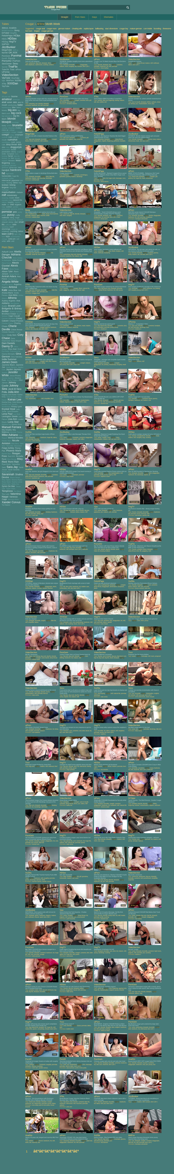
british (9, 125)
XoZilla (18, 80)
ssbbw (102, 102)
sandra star (145, 515)
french (116, 400)
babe (20, 105)
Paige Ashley (8, 448)
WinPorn (10, 80)
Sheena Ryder (17, 480)
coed (108, 437)
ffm (141, 551)
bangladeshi (141, 436)
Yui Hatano (6, 505)
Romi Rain (13, 461)
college (12, 130)
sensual (20, 220)
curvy (18, 142)
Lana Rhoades (12, 411)
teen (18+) (7, 233)
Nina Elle (9, 446)
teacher (43, 215)
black (4, 119)
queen (35, 1029)
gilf (90, 100)
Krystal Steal (8, 409)
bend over (135, 176)
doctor (150, 139)
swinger (135, 841)
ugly (83, 290)
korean (73, 512)
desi (67, 586)
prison (36, 842)
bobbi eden (70, 1029)
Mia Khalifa (7, 430)
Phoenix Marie (13, 450)
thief (118, 217)
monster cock (7, 200)
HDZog (5, 42)
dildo (3, 147)
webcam (12, 239)
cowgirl (5, 134)
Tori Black (17, 491)
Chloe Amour (16, 329)
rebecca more (105, 1030)
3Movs (5, 28)
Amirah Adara (9, 276)
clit (135, 917)
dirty (7, 147)
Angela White (10, 281)
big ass (12, 110)
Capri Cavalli (14, 316)
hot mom (28, 31)
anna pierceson (140, 697)
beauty (4, 110)
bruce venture (139, 588)
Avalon (4, 306)
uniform (51, 65)
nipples (17, 202)
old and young (110, 402)
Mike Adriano (10, 434)
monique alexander (141, 219)
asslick (100, 100)
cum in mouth (84, 802)
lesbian (5, 185)
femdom (11, 161)
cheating (11, 128)
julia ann (147, 588)
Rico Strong (11, 459)
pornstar (7, 211)
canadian (141, 768)
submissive (38, 65)
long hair (13, 187)
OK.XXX (13, 52)
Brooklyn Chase (9, 314)
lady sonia (35, 695)
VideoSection (10, 74)
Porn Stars (80, 17)
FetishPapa (7, 35)
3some (14, 96)
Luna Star (13, 421)
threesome (167, 28)
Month (48, 23)
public (4, 215)
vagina (110, 475)
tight (16, 234)
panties (15, 207)
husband (5, 178)
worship (36, 439)
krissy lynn (104, 219)
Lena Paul (7, 414)
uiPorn (18, 69)
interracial (6, 180)
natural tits (17, 200)
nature (4, 202)
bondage (15, 122)
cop (110, 215)
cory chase (70, 476)
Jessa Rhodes (15, 376)
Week (56, 23)
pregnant (158, 656)
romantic (28, 1066)
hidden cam (85, 586)
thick (45, 807)
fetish (18, 160)
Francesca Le (15, 351)
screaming (12, 220)
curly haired (45, 658)
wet (17, 239)
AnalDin (12, 28)
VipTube (6, 78)
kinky (4, 183)
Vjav (3, 81)
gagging (145, 551)
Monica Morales (15, 438)
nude (4, 204)
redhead (5, 217)
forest (31, 141)
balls (40, 990)
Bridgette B (7, 308)
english (19, 152)
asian (9, 102)
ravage (42, 954)
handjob (5, 170)
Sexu (15, 63)
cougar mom (51, 28)
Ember (20, 349)
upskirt (109, 622)
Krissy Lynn (16, 406)
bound (43, 692)
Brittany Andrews (16, 311)
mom (17, 198)
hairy (20, 167)
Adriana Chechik (11, 256)
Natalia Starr (6, 441)
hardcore (15, 170)
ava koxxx (138, 515)
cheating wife (77, 28)
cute (3, 145)
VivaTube (15, 78)
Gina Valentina (16, 357)
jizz (21, 180)
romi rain (35, 515)
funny (13, 163)
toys (8, 236)
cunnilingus (6, 142)
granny (68, 176)
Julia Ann (13, 392)
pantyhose (63, 327)
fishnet (35, 476)
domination (6, 150)
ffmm (80, 288)
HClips (16, 35)
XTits (4, 84)
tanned (79, 290)
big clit (96, 658)
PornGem (6, 56)
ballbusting (99, 28)
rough (17, 218)
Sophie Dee (6, 484)
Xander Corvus (11, 502)
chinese (62, 512)
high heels (9, 174)
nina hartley (104, 68)
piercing (14, 209)
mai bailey (138, 919)
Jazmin (4, 372)
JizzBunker (9, 47)
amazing (32, 103)
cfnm (49, 63)
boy (110, 65)
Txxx (12, 69)
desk (43, 214)
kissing (9, 183)
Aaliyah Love (7, 252)
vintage (4, 239)
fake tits (17, 156)
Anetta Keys (12, 279)
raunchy (34, 1142)
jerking (157, 288)
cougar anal (40, 28)
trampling (107, 253)
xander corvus (46, 881)
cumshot (12, 139)
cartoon (153, 102)
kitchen (79, 325)
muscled (79, 1103)
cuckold (4, 137)
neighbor (121, 731)
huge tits (15, 176)
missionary (12, 195)
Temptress (7, 491)
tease (75, 624)
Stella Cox (15, 484)
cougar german (47, 31)
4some (65, 288)
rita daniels (104, 769)
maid (143, 178)
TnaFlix (13, 66)
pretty (20, 212)
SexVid (4, 67)
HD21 (4, 39)
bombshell (73, 1064)
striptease (5, 231)
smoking (39, 1066)
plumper (71, 549)
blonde (11, 118)
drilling (62, 658)
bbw (14, 107)
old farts (142, 254)
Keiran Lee (14, 399)
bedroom (51, 990)
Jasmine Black (8, 365)
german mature (64, 28)
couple (19, 132)
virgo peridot (71, 769)
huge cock (112, 178)
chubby (18, 128)
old (8, 205)
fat (9, 158)
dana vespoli (150, 697)
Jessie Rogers (12, 380)
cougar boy (123, 28)
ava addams (36, 732)
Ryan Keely (6, 464)
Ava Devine (15, 303)
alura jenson (36, 956)
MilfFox (15, 50)
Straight (64, 17)
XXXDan (12, 83)
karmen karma (36, 881)
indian (11, 178)
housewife (63, 878)
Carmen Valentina (8, 318)
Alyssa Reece (14, 274)
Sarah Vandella (13, 470)
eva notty (35, 1105)
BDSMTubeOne (7, 30)
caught (104, 437)
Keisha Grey (6, 402)
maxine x (138, 954)
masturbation (9, 192)
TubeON (5, 69)
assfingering (105, 585)
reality (18, 215)
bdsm (18, 107)
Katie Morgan (12, 397)
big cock (16, 113)
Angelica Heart (7, 284)
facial (10, 156)
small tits (80, 139)
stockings (6, 229)
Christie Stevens (8, 332)
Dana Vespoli (16, 341)
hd (3, 173)
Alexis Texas (14, 269)
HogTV (12, 41)
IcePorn (5, 44)
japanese (15, 180)
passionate (6, 209)
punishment (147, 878)
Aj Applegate (6, 260)
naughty (11, 202)
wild (12, 241)
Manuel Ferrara (11, 427)
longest (37, 31)
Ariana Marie (7, 293)
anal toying (101, 693)
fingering (6, 163)
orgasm (18, 204)
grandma (62, 139)
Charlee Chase (7, 323)
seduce (69, 327)
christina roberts (72, 103)
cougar (13, 132)
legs (20, 183)
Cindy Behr (12, 335)
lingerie (5, 187)
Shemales (108, 17)
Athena (12, 297)
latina (15, 183)
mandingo (37, 807)
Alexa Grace (6, 263)
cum (10, 137)
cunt (13, 142)
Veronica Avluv (13, 499)
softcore (8, 225)
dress (75, 803)
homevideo (6, 176)
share (102, 180)
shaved (4, 222)
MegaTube (7, 50)
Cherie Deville (9, 327)
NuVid (5, 52)
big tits (16, 116)
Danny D (7, 346)
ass (15, 102)
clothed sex (32, 214)
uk (149, 475)
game (37, 915)
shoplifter (28, 254)
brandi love (104, 403)
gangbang (5, 165)
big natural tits (7, 116)
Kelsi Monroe (17, 402)
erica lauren (105, 181)
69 (64, 586)
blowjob (6, 121)
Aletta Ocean (17, 260)
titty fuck (158, 729)
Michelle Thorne (16, 432)
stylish (146, 475)
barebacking (6, 107)
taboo (130, 65)
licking (12, 185)
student (33, 215)
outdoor (9, 207)
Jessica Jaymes (8, 378)
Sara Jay (12, 466)
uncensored (15, 236)
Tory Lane (5, 494)
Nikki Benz (15, 443)
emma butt (35, 180)
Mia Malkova (9, 431)
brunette (17, 125)
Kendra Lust (6, 404)
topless (140, 841)
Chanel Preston (16, 321)
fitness (139, 361)
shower (47, 1029)
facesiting (157, 28)
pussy (11, 214)
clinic (65, 437)
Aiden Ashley (17, 258)
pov (15, 212)
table (38, 215)
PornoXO (6, 61)
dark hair (89, 1141)
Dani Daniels (8, 343)
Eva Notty (5, 351)
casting (4, 128)
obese (137, 993)
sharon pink (36, 659)
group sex (13, 167)
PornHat (16, 55)
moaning (5, 198)
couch (48, 692)
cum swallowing (78, 622)
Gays (94, 17)
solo (14, 224)
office (82, 439)
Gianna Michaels (8, 354)
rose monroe (36, 441)
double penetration (9, 151)
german (13, 165)
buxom (145, 1063)
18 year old (6, 97)
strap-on (14, 229)
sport (41, 917)
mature (19, 192)
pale (61, 290)
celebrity (100, 251)
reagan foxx (36, 293)
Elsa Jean (12, 349)
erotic (4, 154)
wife (8, 241)
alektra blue (36, 217)
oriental (114, 512)
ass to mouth (136, 102)
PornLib (11, 58)
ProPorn (16, 61)
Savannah (8, 474)
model (11, 198)
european (10, 154)
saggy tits (66, 290)
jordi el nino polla (80, 1068)
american (16, 99)
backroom (32, 398)
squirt (11, 227)
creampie (19, 135)
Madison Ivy (6, 424)
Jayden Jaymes (13, 369)
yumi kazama (71, 919)
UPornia (5, 72)
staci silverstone (111, 28)
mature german (136, 28)
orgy (3, 207)
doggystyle (16, 147)
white (4, 241)
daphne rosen (105, 476)
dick (20, 144)
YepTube (5, 86)
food (157, 436)
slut (16, 222)
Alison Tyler (7, 271)
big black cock (105, 288)
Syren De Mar (8, 486)
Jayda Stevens (11, 367)
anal (4, 102)
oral (12, 204)
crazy (12, 135)
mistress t (104, 329)
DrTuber (5, 33)
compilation (6, 132)
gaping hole (123, 988)
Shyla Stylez (6, 482)
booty (4, 125)
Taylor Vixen (10, 489)
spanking (5, 227)
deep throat (11, 144)
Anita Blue (12, 290)
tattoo (20, 231)
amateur (7, 99)
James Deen (9, 362)
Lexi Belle (16, 414)
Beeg (16, 30)
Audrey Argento (8, 301)
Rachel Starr (6, 454)
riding (12, 218)
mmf (149, 551)
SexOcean (7, 63)
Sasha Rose (6, 472)
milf (4, 195)
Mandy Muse (17, 424)
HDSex (12, 38)
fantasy (4, 158)
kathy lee (69, 805)
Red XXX (11, 456)
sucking (13, 231)
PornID (4, 58)
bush (117, 549)
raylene (103, 734)
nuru (124, 178)
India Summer (9, 359)
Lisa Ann (12, 419)
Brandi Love (14, 305)
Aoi (19, 290)
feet (12, 158)
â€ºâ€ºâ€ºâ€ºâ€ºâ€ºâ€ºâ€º (56, 1151)
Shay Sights (6, 480)
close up (5, 130)
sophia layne (88, 28)
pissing (20, 209)
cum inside (147, 28)
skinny (10, 222)
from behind (54, 214)
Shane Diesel (15, 477)
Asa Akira (12, 295)
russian (4, 220)
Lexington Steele (10, 416)
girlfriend (5, 167)
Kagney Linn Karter (9, 395)
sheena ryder (105, 807)
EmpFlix (13, 33)
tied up (45, 693)
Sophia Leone (17, 482)
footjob (118, 251)
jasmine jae (36, 478)
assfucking (12, 105)
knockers (33, 552)
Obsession (18, 446)
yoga (102, 841)
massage (5, 190)
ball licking (36, 656)
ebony (13, 152)
